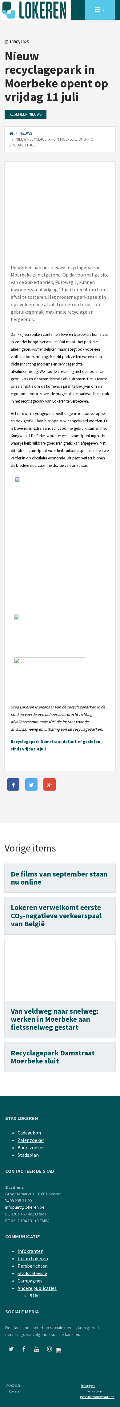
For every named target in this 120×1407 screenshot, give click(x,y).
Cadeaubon (29, 1133)
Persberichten (33, 1266)
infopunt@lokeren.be (25, 1207)
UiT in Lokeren (33, 1258)
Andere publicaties (37, 1288)
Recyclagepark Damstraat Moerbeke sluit (53, 1057)
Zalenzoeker (31, 1140)
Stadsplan (28, 1155)
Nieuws (25, 133)
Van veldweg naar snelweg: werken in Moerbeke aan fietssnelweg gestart (54, 1019)
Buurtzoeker (31, 1147)
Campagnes (30, 1281)
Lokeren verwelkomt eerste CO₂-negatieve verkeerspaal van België (56, 915)
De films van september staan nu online (59, 878)
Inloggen (88, 1385)
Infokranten (30, 1251)
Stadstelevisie (32, 1273)
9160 (35, 1295)
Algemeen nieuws (26, 114)
